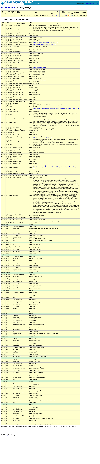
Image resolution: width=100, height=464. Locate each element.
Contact (17, 435)
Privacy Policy (10, 435)
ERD (97, 3)
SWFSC (94, 3)
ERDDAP (5, 7)
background (63, 15)
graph (12, 15)
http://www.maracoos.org (39, 165)
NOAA (87, 3)
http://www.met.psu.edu (39, 67)
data (9, 15)
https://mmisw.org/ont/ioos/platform (42, 137)
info (14, 7)
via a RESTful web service (10, 428)
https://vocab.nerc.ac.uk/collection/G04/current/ (45, 42)
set (5, 15)
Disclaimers (3, 435)
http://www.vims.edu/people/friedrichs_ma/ (43, 44)
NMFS (90, 3)
